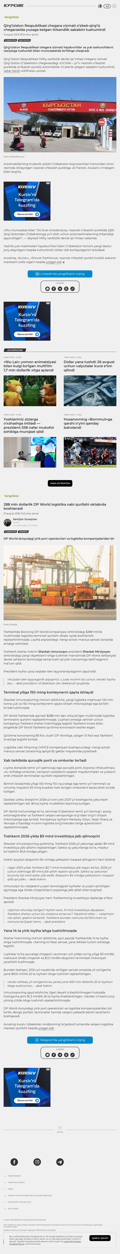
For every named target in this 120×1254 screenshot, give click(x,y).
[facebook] (14, 1162)
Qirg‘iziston (24, 40)
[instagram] (37, 1162)
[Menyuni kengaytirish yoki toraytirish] (114, 6)
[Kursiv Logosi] (14, 5)
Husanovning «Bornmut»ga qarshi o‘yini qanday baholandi (88, 423)
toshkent (23, 532)
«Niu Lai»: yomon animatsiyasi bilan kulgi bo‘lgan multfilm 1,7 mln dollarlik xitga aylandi (30, 366)
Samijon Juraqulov (25, 519)
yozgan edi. (46, 1028)
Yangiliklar (11, 17)
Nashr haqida (14, 1176)
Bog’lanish (13, 1209)
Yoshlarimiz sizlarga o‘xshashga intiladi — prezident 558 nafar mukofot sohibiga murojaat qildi (29, 425)
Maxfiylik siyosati (16, 1183)
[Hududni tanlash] (100, 6)
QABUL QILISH (100, 1238)
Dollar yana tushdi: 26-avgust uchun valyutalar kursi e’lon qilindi (89, 366)
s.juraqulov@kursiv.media (25, 525)
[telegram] (60, 1162)
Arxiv (10, 1189)
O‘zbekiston (10, 40)
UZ (107, 6)
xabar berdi (12, 71)
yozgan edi (54, 262)
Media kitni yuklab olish (19, 1202)
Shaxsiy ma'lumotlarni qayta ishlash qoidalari (30, 1196)
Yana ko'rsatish (60, 483)
